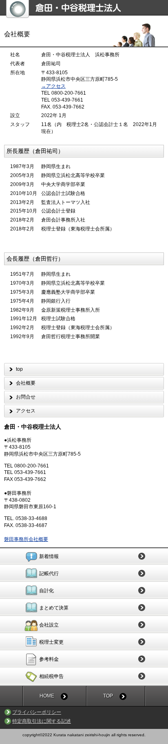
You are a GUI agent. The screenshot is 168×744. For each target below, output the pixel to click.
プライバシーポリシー (36, 712)
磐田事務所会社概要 (26, 539)
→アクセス (53, 86)
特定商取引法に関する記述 (41, 721)
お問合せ (25, 397)
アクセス (25, 411)
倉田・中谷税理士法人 (87, 9)
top (19, 369)
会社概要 (25, 383)
